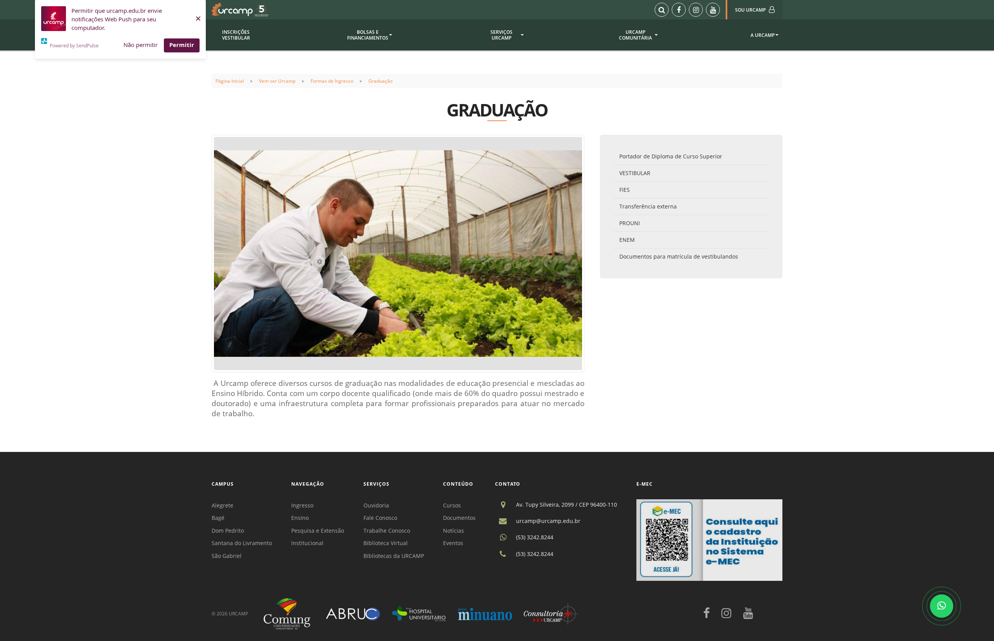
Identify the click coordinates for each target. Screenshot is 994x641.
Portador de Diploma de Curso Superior (670, 156)
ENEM (627, 239)
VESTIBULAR (634, 173)
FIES (624, 189)
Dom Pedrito (228, 530)
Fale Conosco (380, 517)
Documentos (459, 517)
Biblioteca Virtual (385, 543)
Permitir (181, 45)
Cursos (452, 505)
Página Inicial (229, 81)
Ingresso (302, 505)
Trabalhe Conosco (386, 530)
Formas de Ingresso (332, 81)
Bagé (218, 517)
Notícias (453, 530)
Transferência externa (648, 206)
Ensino (300, 517)
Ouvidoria (376, 505)
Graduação (380, 81)
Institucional (307, 543)
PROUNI (629, 223)
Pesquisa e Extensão (317, 530)
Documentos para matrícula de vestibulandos (678, 256)
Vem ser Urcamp (277, 81)
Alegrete (222, 505)
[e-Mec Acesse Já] (709, 539)
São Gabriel (227, 555)
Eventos (453, 543)
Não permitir (140, 45)
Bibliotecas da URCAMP (393, 555)
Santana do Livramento (242, 543)
